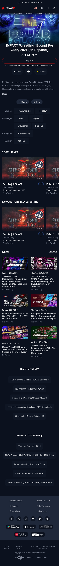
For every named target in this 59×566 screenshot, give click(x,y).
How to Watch (16, 500)
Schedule (18, 14)
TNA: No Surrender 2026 (14, 190)
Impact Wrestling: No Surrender (29, 473)
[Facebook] (11, 518)
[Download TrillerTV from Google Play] (13, 527)
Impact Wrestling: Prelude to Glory (29, 464)
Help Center (42, 511)
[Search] (48, 8)
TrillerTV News (43, 506)
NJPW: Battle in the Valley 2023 (29, 389)
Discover (7, 14)
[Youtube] (33, 518)
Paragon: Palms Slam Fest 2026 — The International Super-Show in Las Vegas (43, 316)
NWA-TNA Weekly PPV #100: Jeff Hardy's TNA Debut (29, 455)
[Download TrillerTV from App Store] (29, 527)
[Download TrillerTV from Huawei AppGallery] (21, 534)
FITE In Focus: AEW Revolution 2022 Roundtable (30, 407)
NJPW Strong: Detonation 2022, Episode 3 (30, 380)
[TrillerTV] (8, 8)
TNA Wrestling (24, 111)
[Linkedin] (40, 518)
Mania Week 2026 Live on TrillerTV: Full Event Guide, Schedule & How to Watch (15, 349)
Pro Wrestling (24, 133)
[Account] (54, 8)
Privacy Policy (19, 547)
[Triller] (47, 518)
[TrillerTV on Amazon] (46, 527)
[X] (18, 518)
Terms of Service (6, 547)
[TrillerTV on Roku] (38, 534)
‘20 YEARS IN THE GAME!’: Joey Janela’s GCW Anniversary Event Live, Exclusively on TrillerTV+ (42, 281)
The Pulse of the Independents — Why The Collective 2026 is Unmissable (43, 349)
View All (53, 252)
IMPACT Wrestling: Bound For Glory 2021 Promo (30, 482)
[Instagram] (25, 518)
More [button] (4, 94)
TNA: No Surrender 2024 (29, 446)
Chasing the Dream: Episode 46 (29, 416)
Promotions (15, 511)
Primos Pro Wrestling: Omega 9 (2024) (29, 398)
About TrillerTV (43, 500)
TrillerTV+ (29, 14)
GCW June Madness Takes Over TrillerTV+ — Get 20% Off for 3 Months (15, 316)
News (47, 14)
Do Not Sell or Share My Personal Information (42, 547)
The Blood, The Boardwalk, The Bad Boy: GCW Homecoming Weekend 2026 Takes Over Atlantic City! (14, 281)
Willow (39, 14)
